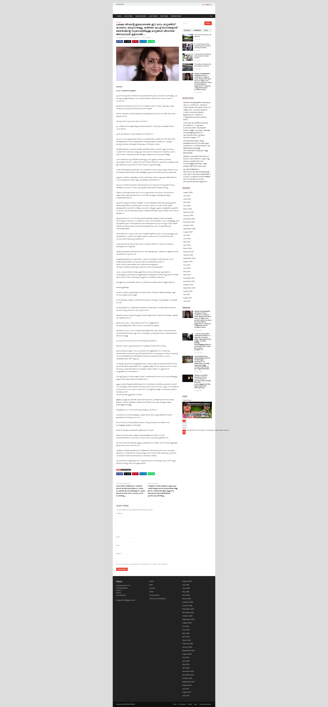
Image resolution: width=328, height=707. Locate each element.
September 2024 (189, 258)
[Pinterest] (209, 4)
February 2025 (188, 252)
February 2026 (188, 212)
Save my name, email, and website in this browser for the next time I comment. (142, 564)
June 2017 (186, 301)
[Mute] (184, 431)
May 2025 (186, 242)
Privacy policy (154, 595)
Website (118, 553)
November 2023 (189, 281)
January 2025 (188, 255)
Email (118, 545)
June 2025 (187, 239)
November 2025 (189, 222)
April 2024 (187, 275)
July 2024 (186, 265)
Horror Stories (176, 16)
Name (118, 537)
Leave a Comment (145, 37)
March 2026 (187, 209)
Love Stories (128, 16)
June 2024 (187, 268)
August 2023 (187, 291)
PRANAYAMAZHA (130, 704)
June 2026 (187, 199)
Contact (152, 588)
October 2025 (188, 225)
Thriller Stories (140, 16)
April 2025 (187, 245)
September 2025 (189, 229)
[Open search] (211, 16)
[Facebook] (203, 4)
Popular (187, 30)
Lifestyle (118, 22)
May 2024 (186, 272)
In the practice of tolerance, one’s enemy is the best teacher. (202, 56)
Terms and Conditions (157, 599)
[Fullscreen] (184, 433)
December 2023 (189, 278)
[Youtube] (207, 4)
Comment (119, 513)
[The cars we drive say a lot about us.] (187, 35)
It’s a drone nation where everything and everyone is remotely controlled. (202, 46)
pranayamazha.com (134, 37)
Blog (150, 585)
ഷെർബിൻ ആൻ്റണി (126, 469)
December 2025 (189, 219)
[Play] (184, 421)
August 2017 (187, 298)
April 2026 (187, 206)
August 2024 (188, 262)
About (151, 581)
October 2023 (188, 285)
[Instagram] (211, 4)
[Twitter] (205, 4)
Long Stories (153, 16)
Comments (197, 30)
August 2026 (188, 193)
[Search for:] (197, 23)
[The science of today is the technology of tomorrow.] (187, 65)
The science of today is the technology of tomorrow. (202, 65)
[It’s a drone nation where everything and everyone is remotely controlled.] (187, 45)
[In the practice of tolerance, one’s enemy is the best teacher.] (187, 55)
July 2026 (186, 196)
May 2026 (186, 202)
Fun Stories (164, 16)
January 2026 (188, 216)
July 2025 (186, 235)
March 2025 (187, 248)
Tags (206, 30)
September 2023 (189, 288)
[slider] (207, 430)
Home (119, 16)
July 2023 (186, 295)
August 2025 (188, 232)
